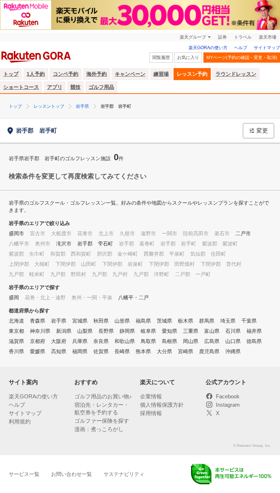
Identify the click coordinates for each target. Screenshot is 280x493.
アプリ (54, 87)
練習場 (161, 74)
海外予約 (96, 74)
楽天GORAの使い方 (208, 47)
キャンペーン (130, 74)
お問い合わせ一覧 (71, 474)
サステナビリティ (124, 474)
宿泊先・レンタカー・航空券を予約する (101, 408)
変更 (262, 130)
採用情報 (151, 413)
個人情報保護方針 (162, 405)
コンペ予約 (65, 74)
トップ (11, 74)
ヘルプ (240, 47)
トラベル (243, 37)
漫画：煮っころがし (99, 429)
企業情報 (151, 396)
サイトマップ (267, 47)
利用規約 (20, 421)
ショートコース (21, 87)
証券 (222, 37)
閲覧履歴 (161, 57)
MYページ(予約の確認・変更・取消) (241, 57)
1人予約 (36, 74)
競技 (75, 87)
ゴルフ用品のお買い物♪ (103, 396)
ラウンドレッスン (235, 74)
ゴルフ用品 (101, 87)
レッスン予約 (192, 74)
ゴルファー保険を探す (101, 421)
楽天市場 (267, 37)
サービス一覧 (24, 474)
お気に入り (188, 57)
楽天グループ (193, 37)
